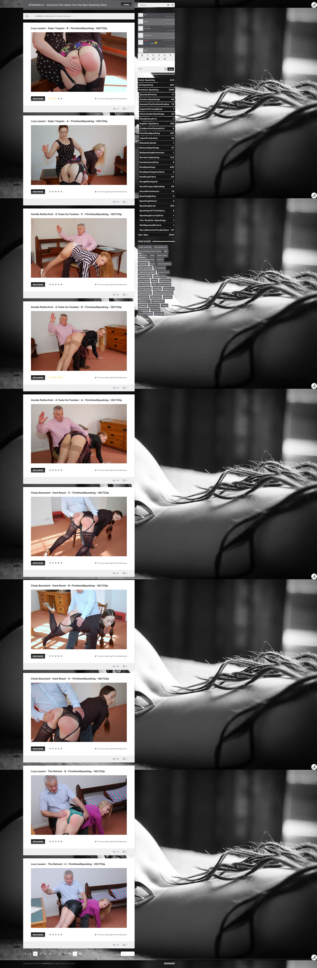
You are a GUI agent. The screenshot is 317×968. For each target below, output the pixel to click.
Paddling (157, 289)
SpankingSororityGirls (157, 215)
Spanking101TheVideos (157, 210)
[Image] (148, 58)
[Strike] (159, 55)
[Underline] (153, 55)
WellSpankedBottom (157, 225)
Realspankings (145, 293)
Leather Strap (160, 276)
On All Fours (165, 280)
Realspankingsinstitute (163, 293)
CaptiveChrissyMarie (157, 109)
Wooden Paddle (145, 314)
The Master (143, 309)
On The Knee (144, 285)
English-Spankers (157, 123)
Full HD (160, 259)
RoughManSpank (157, 181)
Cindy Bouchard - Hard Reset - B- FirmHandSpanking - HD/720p (69, 585)
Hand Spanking (164, 264)
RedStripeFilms (157, 176)
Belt (165, 251)
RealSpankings (157, 167)
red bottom (143, 297)
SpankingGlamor (157, 201)
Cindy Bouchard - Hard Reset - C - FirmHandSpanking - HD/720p (70, 492)
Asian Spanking (156, 80)
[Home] (27, 16)
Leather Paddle (145, 276)
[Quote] (165, 58)
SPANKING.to (47, 963)
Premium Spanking (104, 99)
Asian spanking (145, 247)
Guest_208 (147, 48)
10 (70, 954)
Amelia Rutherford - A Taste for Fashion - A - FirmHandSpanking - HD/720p (76, 400)
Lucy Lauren (144, 280)
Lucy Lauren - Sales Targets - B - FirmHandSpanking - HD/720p (69, 28)
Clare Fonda (162, 255)
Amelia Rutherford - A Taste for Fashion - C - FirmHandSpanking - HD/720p (76, 214)
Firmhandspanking (146, 259)
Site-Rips (156, 235)
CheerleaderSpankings (157, 114)
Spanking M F (158, 301)
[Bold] (142, 55)
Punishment (168, 289)
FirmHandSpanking (119, 99)
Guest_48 (146, 26)
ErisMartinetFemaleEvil (157, 128)
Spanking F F (144, 301)
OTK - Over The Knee (161, 285)
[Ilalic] (148, 55)
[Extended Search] (168, 5)
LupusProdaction (157, 138)
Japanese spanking (147, 272)
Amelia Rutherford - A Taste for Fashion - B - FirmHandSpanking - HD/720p (76, 307)
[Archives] (166, 69)
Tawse (164, 305)
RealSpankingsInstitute (157, 172)
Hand (152, 264)
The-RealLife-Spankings (157, 220)
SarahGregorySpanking (157, 186)
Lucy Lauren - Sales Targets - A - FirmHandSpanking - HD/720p (69, 121)
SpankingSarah (157, 206)
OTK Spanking (145, 289)
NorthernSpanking (157, 157)
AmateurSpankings (157, 99)
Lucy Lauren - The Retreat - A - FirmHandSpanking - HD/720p (68, 864)
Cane (152, 255)
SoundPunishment (157, 191)
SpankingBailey (157, 196)
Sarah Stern (156, 297)
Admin (146, 40)
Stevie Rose (154, 305)
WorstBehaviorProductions (157, 230)
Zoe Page (159, 314)
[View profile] (140, 14)
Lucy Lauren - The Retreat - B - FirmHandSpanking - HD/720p (68, 771)
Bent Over (143, 255)
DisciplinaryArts (157, 118)
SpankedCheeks (157, 94)
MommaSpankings (157, 147)
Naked (154, 280)
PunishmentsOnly (157, 162)
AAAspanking (156, 85)
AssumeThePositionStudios (157, 104)
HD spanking (159, 268)
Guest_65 (146, 19)
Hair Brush (143, 264)
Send (170, 69)
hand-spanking (145, 268)
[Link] (170, 55)
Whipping (155, 309)
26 (80, 954)
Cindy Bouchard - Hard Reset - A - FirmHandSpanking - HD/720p (70, 678)
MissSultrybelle (157, 143)
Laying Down (163, 272)
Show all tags (143, 319)
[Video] (153, 58)
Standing (142, 305)
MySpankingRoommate (157, 152)
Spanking (168, 297)
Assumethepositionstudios (150, 251)
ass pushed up (160, 247)
